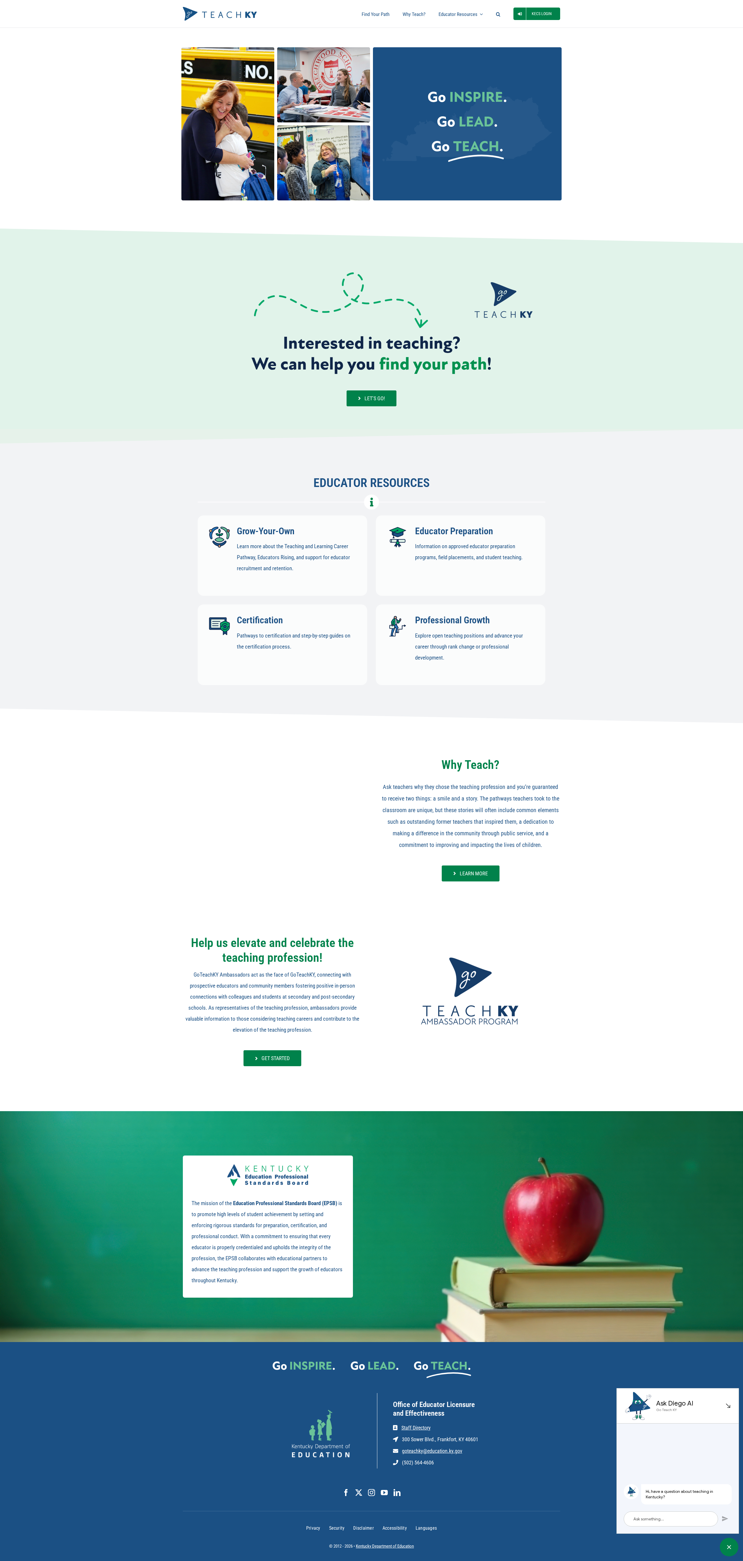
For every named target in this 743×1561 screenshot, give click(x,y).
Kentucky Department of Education (385, 1546)
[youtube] (384, 1492)
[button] (498, 14)
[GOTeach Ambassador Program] (470, 957)
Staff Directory (416, 1428)
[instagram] (371, 1492)
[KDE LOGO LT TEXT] (321, 1412)
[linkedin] (397, 1492)
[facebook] (345, 1492)
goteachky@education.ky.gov (432, 1451)
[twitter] (358, 1492)
